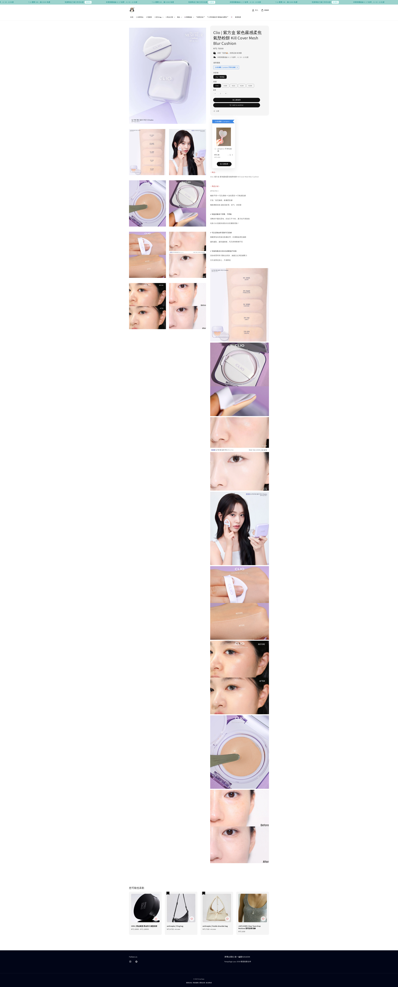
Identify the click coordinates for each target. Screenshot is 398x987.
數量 (214, 90)
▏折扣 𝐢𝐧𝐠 (157, 17)
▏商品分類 (169, 17)
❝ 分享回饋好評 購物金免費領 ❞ (217, 17)
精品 (178, 17)
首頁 (131, 17)
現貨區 (22, 2)
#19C (217, 86)
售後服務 (196, 983)
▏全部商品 (139, 17)
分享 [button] (217, 111)
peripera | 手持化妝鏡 (224, 150)
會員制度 (238, 17)
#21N (242, 86)
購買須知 (189, 983)
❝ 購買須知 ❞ (200, 17)
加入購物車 (236, 100)
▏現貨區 (149, 17)
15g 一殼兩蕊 (219, 77)
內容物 (215, 73)
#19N (225, 86)
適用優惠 (216, 63)
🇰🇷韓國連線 (188, 17)
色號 (215, 82)
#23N (250, 86)
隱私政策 (202, 983)
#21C (233, 86)
